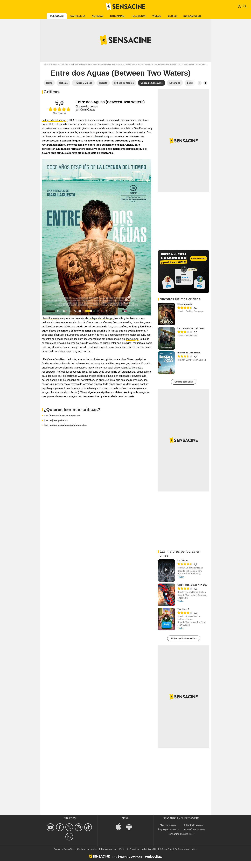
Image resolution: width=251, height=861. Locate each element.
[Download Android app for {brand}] (131, 826)
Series (172, 16)
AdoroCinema (191, 829)
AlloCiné (164, 825)
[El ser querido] (166, 314)
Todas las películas (60, 64)
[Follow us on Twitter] (69, 827)
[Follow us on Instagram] (79, 827)
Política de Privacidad (129, 849)
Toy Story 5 (183, 609)
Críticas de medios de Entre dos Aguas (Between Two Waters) (151, 64)
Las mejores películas (56, 420)
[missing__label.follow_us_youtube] (51, 827)
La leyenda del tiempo (54, 120)
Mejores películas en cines (184, 638)
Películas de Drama (79, 64)
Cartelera (77, 16)
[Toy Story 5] (166, 619)
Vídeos (156, 16)
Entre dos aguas (104, 136)
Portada (47, 64)
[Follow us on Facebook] (60, 827)
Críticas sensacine (184, 382)
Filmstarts (189, 825)
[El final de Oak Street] (166, 362)
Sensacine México (178, 833)
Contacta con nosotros (87, 849)
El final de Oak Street (188, 352)
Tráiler (180, 577)
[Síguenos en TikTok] (88, 827)
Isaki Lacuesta (51, 318)
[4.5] (184, 308)
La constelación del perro (190, 328)
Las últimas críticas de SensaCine (62, 415)
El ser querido (184, 304)
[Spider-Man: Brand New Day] (166, 595)
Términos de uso (108, 849)
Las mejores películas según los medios (65, 425)
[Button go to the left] (200, 83)
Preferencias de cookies (186, 849)
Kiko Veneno (133, 367)
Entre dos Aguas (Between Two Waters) (105, 64)
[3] (184, 332)
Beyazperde (164, 829)
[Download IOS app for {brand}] (120, 826)
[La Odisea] (166, 570)
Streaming (117, 16)
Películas (57, 16)
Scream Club (192, 16)
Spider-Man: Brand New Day (192, 585)
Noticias (97, 16)
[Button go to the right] (205, 83)
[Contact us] (69, 836)
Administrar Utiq (149, 849)
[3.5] (184, 356)
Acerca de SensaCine (64, 849)
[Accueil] (125, 6)
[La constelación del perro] (166, 338)
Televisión (138, 16)
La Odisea (182, 560)
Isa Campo (132, 338)
